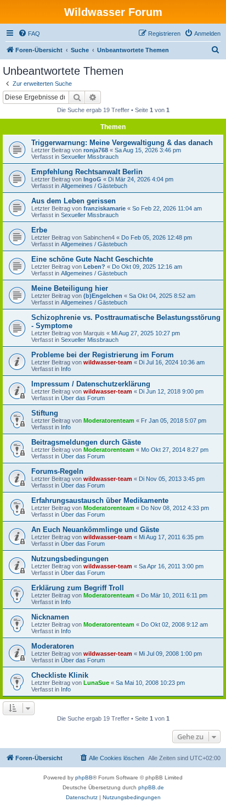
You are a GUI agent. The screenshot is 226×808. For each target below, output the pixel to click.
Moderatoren (52, 646)
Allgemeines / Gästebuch (94, 185)
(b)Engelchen (102, 295)
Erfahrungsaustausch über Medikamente (99, 500)
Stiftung (44, 413)
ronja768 (95, 150)
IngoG (92, 179)
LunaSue (96, 682)
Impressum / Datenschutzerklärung (90, 384)
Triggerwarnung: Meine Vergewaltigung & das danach (122, 143)
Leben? (94, 266)
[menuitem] (29, 33)
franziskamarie (104, 208)
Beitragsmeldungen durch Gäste (86, 442)
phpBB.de (151, 787)
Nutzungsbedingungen (70, 559)
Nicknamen (50, 617)
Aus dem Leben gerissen (73, 201)
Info (66, 369)
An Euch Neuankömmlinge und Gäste (95, 529)
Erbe (39, 230)
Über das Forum (83, 398)
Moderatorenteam (108, 420)
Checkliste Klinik (59, 675)
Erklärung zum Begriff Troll (77, 588)
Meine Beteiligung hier (69, 288)
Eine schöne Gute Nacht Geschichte (92, 259)
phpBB (84, 777)
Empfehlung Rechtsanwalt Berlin (87, 172)
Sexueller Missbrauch (89, 156)
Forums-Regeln (57, 471)
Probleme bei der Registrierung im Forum (102, 355)
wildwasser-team (107, 362)
